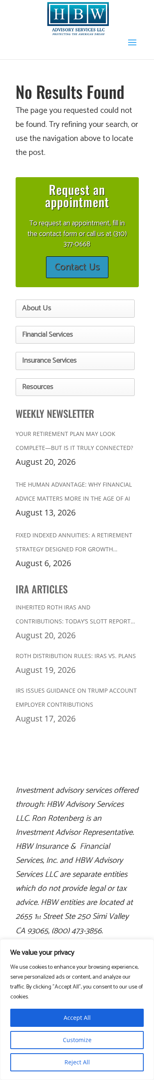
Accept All (77, 1017)
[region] (77, 1009)
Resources (37, 387)
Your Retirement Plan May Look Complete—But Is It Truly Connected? (74, 441)
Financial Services (47, 334)
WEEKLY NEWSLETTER (55, 413)
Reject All (77, 1062)
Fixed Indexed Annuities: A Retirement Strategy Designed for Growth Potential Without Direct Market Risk (75, 543)
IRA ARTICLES (42, 588)
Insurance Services (49, 360)
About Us (36, 308)
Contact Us (77, 267)
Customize (77, 1040)
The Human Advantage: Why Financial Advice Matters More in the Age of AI (74, 491)
